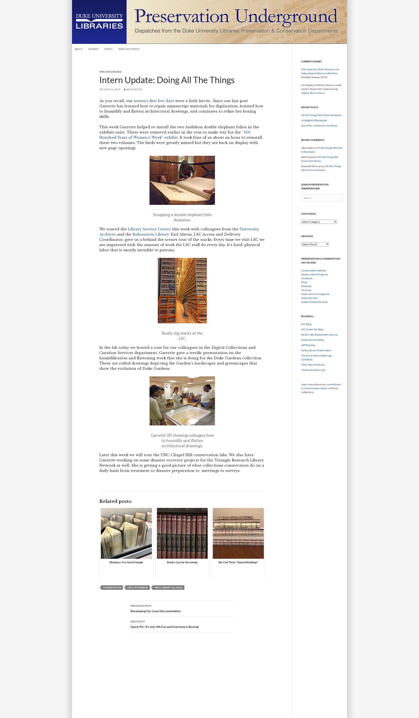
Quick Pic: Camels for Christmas (319, 125)
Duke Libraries (309, 298)
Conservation (112, 587)
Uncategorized (110, 71)
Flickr (304, 282)
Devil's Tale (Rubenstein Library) (319, 334)
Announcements (129, 49)
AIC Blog (306, 324)
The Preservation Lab (313, 370)
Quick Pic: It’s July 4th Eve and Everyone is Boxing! (165, 624)
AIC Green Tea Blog (312, 329)
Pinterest (306, 286)
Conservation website (313, 270)
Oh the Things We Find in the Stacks (321, 115)
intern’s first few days (154, 101)
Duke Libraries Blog (312, 339)
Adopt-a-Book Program (314, 274)
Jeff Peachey (308, 345)
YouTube (306, 290)
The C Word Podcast (313, 364)
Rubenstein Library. (152, 234)
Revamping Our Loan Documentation (156, 608)
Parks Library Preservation (316, 350)
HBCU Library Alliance (168, 587)
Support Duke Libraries (314, 301)
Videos (108, 49)
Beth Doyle (134, 89)
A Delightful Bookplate (314, 120)
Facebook (307, 278)
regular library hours (313, 92)
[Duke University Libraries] (99, 21)
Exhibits (93, 49)
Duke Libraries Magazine (315, 294)
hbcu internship (137, 587)
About (79, 49)
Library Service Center (149, 229)
